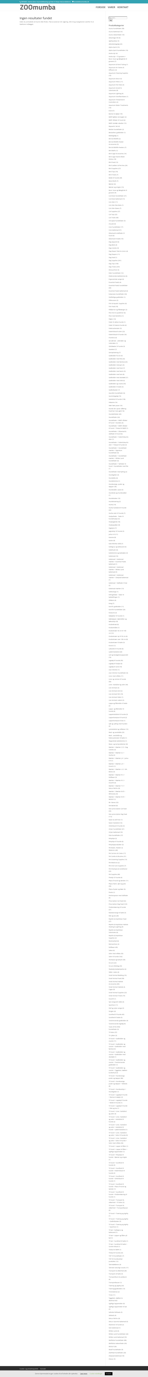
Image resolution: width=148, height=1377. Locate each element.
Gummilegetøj (113, 396)
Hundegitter (113, 475)
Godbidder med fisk (115, 359)
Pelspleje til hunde (115, 841)
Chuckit (111, 224)
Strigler (111, 1011)
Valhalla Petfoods (114, 1312)
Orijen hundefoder (115, 829)
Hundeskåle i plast (115, 490)
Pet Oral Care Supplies (116, 866)
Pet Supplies (113, 874)
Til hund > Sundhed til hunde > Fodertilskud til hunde (117, 1170)
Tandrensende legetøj (116, 1024)
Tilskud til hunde (114, 1253)
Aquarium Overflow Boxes (117, 96)
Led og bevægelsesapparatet (118, 655)
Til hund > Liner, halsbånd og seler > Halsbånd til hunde (118, 1119)
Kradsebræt (113, 624)
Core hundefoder (114, 227)
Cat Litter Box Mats (115, 205)
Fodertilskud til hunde (116, 334)
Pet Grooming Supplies (116, 859)
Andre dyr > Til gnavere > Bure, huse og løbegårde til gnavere (118, 59)
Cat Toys (111, 214)
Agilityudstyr (113, 41)
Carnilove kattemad (115, 199)
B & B (110, 111)
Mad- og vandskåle (115, 732)
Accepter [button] (108, 1374)
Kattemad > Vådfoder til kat (118, 583)
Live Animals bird (114, 691)
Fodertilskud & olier (115, 331)
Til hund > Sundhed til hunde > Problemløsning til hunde (118, 1194)
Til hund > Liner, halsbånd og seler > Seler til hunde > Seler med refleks (118, 1140)
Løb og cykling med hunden (118, 724)
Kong (110, 603)
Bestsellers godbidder (116, 132)
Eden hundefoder (115, 273)
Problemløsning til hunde (117, 907)
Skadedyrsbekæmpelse (116, 969)
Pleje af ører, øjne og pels (117, 884)
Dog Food (112, 257)
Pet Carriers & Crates (116, 853)
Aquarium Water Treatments (118, 105)
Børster (111, 184)
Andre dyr (112, 53)
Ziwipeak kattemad (115, 1356)
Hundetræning (114, 501)
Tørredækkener (114, 1264)
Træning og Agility (115, 1286)
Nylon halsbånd (114, 823)
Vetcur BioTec (113, 1318)
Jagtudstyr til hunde (115, 531)
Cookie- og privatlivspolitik (29, 1369)
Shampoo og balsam (115, 960)
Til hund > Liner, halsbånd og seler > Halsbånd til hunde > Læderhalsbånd (118, 1127)
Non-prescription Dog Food (118, 814)
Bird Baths (112, 150)
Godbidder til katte (115, 387)
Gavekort (112, 349)
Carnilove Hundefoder (116, 196)
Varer (111, 7)
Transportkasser (114, 1282)
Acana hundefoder (115, 28)
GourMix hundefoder (116, 393)
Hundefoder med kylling (117, 472)
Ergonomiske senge (115, 279)
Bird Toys (112, 172)
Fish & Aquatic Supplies (117, 303)
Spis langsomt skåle (115, 1002)
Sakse (111, 950)
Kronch (111, 646)
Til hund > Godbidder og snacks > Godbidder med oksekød (117, 1054)
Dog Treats (112, 267)
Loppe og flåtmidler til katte (118, 703)
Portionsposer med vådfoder (118, 895)
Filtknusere (112, 300)
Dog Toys (112, 264)
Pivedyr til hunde (114, 877)
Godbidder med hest (116, 368)
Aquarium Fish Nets (115, 85)
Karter (111, 540)
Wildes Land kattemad (116, 1337)
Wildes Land (113, 1331)
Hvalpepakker (113, 525)
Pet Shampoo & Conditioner (118, 869)
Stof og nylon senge (115, 1008)
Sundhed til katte (114, 1017)
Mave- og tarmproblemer (117, 744)
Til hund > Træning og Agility (118, 1213)
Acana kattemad (114, 32)
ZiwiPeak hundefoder (116, 1353)
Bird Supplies (113, 168)
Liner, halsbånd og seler (117, 685)
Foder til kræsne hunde (116, 325)
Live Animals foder (115, 697)
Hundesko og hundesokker (118, 493)
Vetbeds (111, 1315)
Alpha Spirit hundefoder (117, 50)
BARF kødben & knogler (116, 117)
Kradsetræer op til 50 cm (117, 636)
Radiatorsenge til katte (116, 913)
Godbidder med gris (115, 365)
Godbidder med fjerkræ (117, 362)
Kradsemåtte (113, 628)
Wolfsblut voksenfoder (116, 1343)
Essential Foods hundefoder (118, 285)
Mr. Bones (112, 802)
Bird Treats (112, 175)
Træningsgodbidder (115, 1289)
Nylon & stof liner (115, 820)
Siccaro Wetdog (114, 966)
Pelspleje (112, 838)
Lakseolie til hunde (115, 649)
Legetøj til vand (114, 667)
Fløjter (111, 319)
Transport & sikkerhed (116, 1271)
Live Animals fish (114, 694)
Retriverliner (113, 944)
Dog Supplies (113, 260)
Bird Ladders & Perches (117, 165)
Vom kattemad (113, 1328)
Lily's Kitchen (113, 670)
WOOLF (111, 1346)
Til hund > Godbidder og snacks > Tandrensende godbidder (117, 1062)
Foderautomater (114, 328)
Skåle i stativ (113, 972)
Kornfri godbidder (115, 606)
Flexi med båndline (115, 316)
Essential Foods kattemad (117, 291)
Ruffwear (112, 947)
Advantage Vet (113, 38)
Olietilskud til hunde (116, 826)
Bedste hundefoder (115, 129)
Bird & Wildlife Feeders (116, 147)
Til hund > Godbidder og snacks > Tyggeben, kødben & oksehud (118, 1070)
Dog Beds (112, 245)
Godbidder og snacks (116, 384)
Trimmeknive (113, 1292)
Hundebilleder (114, 414)
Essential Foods (114, 282)
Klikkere (111, 600)
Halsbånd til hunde (115, 399)
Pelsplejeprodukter (115, 845)
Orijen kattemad (114, 832)
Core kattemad (114, 230)
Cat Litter (112, 202)
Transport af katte (115, 1274)
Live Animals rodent (115, 700)
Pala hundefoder (114, 835)
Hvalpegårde (113, 522)
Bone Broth (112, 181)
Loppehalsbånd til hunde (117, 714)
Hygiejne (112, 528)
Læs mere (83, 1374)
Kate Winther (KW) (115, 544)
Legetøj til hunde (114, 660)
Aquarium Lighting (115, 93)
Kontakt (122, 7)
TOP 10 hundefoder (115, 1256)
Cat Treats (112, 218)
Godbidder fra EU (115, 356)
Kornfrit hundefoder (115, 610)
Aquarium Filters (114, 82)
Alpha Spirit (113, 47)
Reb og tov (112, 916)
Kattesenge (112, 592)
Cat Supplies (113, 211)
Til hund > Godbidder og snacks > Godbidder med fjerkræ (117, 1046)
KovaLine (112, 613)
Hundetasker (113, 498)
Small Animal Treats (115, 996)
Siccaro (111, 963)
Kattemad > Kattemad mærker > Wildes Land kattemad (116, 569)
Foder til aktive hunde (116, 322)
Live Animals (113, 688)
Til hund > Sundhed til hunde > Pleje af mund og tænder (117, 1186)
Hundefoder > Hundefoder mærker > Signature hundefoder (118, 450)
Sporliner (112, 1005)
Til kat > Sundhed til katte (117, 1241)
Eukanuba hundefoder (116, 294)
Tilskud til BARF (114, 1250)
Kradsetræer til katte (116, 642)
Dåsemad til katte (115, 239)
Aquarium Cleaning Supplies (118, 73)
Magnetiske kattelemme (117, 741)
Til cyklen (112, 1035)
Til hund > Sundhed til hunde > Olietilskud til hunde (116, 1178)
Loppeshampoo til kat (116, 721)
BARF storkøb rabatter (116, 123)
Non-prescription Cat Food (118, 809)
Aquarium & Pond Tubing (117, 64)
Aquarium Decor (114, 79)
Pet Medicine (113, 863)
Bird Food (112, 162)
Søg (111, 20)
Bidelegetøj (112, 136)
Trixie (110, 1295)
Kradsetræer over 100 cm (117, 639)
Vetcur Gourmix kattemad (117, 1321)
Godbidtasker (113, 390)
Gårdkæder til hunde (116, 346)
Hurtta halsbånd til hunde (117, 508)
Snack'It (111, 999)
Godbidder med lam (115, 374)
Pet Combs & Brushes (116, 856)
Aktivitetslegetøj (114, 44)
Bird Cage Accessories (116, 154)
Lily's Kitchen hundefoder (117, 673)
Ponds (111, 892)
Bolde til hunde (114, 178)
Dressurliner (113, 270)
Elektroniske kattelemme (117, 276)
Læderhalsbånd (114, 652)
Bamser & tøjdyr (114, 114)
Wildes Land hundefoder (117, 1334)
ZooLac (111, 1359)
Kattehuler (112, 550)
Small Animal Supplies (116, 993)
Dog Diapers (113, 254)
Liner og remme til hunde (117, 679)
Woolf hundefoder (115, 1350)
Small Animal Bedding (116, 975)
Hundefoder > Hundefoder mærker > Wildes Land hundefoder (118, 458)
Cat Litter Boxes (114, 208)
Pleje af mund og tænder (117, 881)
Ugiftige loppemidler (116, 1303)
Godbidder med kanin (116, 371)
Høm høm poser (114, 405)
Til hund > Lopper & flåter (117, 1146)
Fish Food (112, 306)
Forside (101, 7)
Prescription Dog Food (116, 904)
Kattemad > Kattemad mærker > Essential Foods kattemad (117, 561)
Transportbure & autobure (118, 1277)
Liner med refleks (114, 676)
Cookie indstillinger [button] (96, 1374)
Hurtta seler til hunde (116, 513)
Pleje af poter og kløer (116, 889)
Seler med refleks (114, 953)
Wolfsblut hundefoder (116, 1340)
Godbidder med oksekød (117, 377)
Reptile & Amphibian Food (117, 919)
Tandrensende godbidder (117, 1021)
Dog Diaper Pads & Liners (117, 251)
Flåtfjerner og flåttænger (117, 310)
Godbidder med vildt (116, 380)
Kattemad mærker (115, 588)
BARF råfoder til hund (116, 120)
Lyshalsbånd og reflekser (117, 729)
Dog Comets (113, 248)
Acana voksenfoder (115, 35)
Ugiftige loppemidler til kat (118, 1307)
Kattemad (112, 556)
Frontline (112, 338)
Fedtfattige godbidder (116, 297)
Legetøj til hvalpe (114, 664)
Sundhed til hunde (115, 1014)
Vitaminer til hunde (115, 1325)
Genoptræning (114, 352)
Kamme (111, 537)
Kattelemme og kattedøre (117, 553)
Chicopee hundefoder (116, 221)
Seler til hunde (114, 957)
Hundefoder (113, 417)
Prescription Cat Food (116, 901)
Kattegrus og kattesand (116, 547)
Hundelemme (113, 481)
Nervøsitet (112, 806)
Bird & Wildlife (114, 139)
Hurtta (111, 505)
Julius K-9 (112, 534)
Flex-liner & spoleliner (116, 313)
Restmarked (113, 941)
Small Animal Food (115, 978)
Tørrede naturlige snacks (117, 1268)
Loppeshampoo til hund (117, 717)
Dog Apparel (113, 242)
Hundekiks (112, 478)
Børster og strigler (115, 187)
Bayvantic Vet (113, 126)
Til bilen (111, 1032)
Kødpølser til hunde (115, 616)
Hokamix (111, 402)
